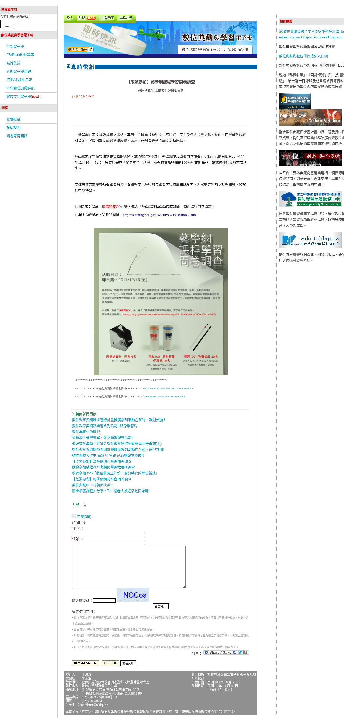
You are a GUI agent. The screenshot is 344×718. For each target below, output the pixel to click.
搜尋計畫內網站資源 (14, 17)
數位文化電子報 (23, 96)
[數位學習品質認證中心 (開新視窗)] (310, 206)
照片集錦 (13, 63)
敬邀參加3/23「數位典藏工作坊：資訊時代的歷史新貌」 (115, 473)
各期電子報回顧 (18, 71)
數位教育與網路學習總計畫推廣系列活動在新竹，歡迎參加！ (119, 420)
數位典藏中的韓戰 (86, 432)
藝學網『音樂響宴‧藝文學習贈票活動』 (103, 438)
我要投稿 (13, 119)
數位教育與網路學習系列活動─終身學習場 (104, 426)
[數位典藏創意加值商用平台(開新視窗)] (310, 165)
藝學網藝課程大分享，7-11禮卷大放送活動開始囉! (111, 491)
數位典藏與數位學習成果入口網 (303, 56)
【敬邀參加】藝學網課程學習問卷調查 (101, 461)
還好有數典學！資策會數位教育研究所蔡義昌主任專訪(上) (117, 444)
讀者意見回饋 (16, 136)
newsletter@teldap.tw (94, 705)
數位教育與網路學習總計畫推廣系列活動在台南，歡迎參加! (118, 449)
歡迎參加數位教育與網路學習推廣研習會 (103, 467)
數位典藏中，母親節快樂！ (93, 485)
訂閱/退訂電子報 (19, 80)
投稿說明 (13, 128)
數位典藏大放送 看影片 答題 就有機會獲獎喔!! (108, 455)
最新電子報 (15, 46)
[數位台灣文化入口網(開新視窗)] (310, 124)
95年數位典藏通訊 (20, 88)
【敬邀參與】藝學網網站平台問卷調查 (101, 479)
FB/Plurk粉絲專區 (20, 55)
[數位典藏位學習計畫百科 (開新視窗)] (310, 247)
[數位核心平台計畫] (295, 108)
